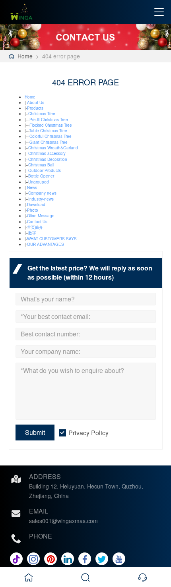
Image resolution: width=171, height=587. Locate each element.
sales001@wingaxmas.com (63, 521)
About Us (35, 102)
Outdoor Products (44, 170)
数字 (32, 233)
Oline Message (40, 215)
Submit (35, 432)
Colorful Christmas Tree (50, 136)
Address (45, 476)
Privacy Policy (88, 432)
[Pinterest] (50, 558)
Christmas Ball (41, 165)
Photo (32, 210)
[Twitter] (101, 558)
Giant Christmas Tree (48, 142)
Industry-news (41, 199)
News (32, 187)
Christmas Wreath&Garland (53, 148)
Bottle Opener (41, 176)
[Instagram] (33, 558)
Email (38, 511)
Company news (42, 193)
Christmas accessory (47, 153)
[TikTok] (16, 558)
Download (36, 204)
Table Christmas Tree (48, 130)
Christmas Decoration (47, 159)
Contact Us (37, 221)
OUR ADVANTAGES (45, 244)
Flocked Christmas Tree (50, 125)
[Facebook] (84, 558)
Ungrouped (38, 182)
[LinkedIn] (67, 558)
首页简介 (35, 227)
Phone (40, 536)
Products (35, 108)
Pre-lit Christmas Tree (48, 119)
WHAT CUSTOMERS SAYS (52, 238)
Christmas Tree (41, 113)
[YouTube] (119, 558)
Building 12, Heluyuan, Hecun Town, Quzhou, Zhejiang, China (86, 491)
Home (25, 56)
